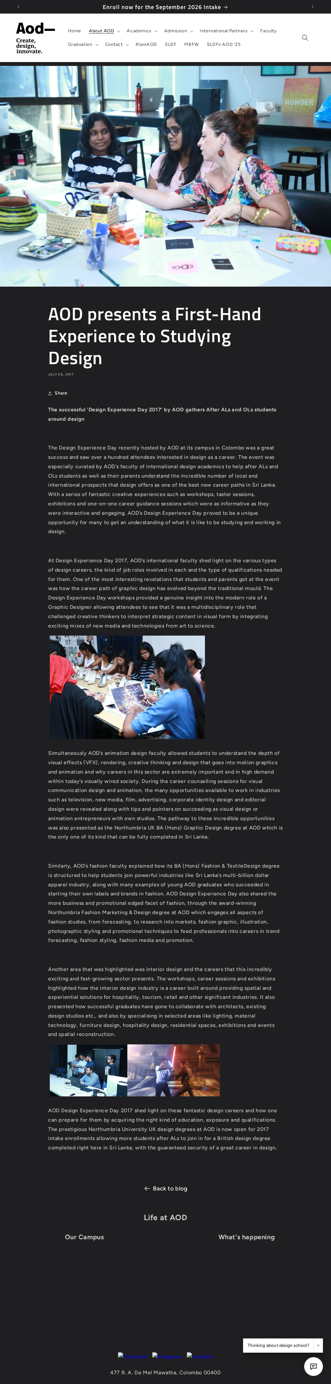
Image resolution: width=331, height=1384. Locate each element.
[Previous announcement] (18, 7)
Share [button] (61, 393)
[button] (104, 31)
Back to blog (170, 1188)
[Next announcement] (312, 7)
